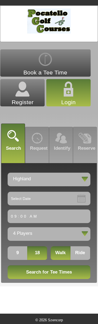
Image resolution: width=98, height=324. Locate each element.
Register (22, 102)
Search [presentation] (13, 148)
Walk (60, 252)
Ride (80, 252)
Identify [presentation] (62, 148)
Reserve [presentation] (86, 148)
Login (68, 102)
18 (37, 252)
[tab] (13, 143)
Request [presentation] (39, 148)
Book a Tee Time (45, 72)
